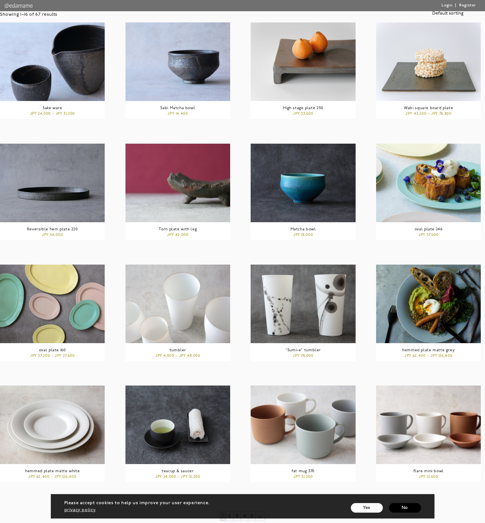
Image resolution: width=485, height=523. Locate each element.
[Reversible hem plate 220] (52, 183)
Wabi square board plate (428, 108)
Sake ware (52, 108)
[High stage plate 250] (303, 61)
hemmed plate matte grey (428, 350)
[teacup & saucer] (177, 425)
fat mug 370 (303, 471)
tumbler (178, 350)
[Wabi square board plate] (428, 61)
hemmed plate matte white (52, 471)
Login (446, 5)
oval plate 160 (52, 350)
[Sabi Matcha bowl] (177, 61)
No (405, 508)
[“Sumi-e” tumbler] (303, 304)
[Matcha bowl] (303, 183)
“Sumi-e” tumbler (303, 350)
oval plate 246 (429, 229)
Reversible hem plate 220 (52, 229)
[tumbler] (177, 304)
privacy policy (80, 510)
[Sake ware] (52, 61)
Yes (366, 508)
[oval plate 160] (52, 304)
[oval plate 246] (428, 183)
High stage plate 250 (303, 108)
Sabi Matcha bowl (177, 108)
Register (467, 5)
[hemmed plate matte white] (52, 425)
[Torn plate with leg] (177, 183)
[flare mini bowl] (428, 425)
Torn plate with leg (178, 229)
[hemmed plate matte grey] (428, 304)
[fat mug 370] (303, 425)
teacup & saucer (178, 471)
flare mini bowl (428, 471)
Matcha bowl (303, 229)
